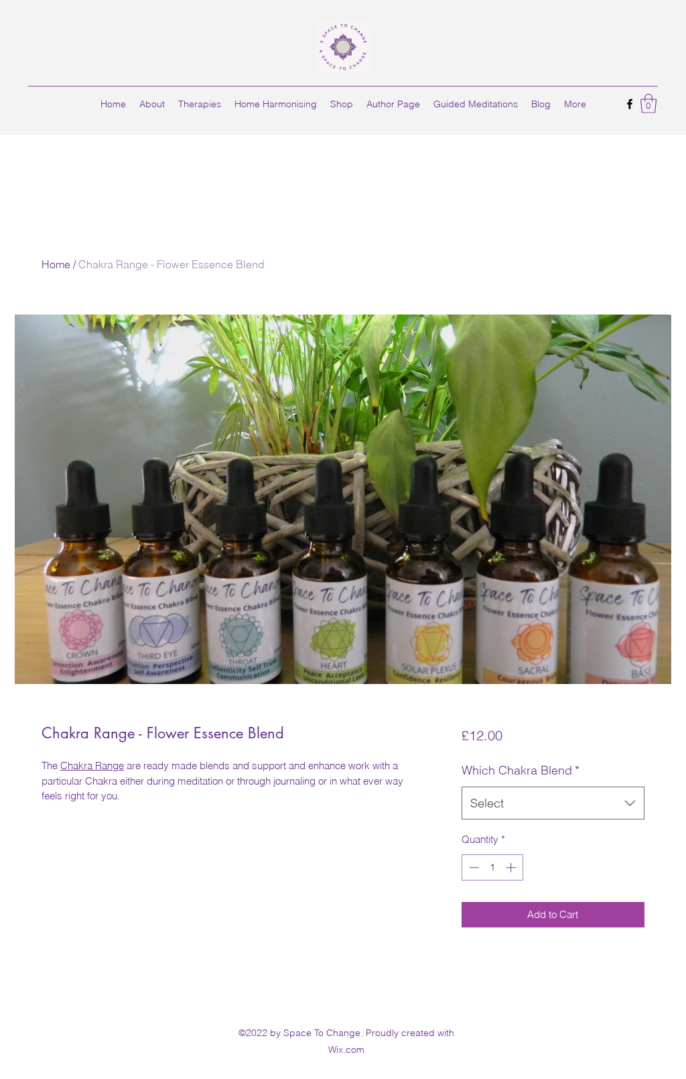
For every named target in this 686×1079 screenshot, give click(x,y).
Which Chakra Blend (520, 770)
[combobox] (553, 803)
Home (56, 264)
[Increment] (512, 867)
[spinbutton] (492, 867)
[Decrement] (473, 867)
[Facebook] (629, 104)
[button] (648, 103)
